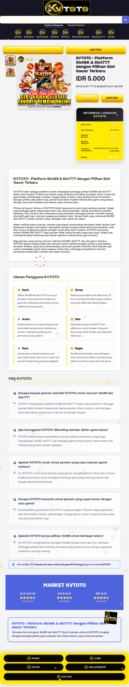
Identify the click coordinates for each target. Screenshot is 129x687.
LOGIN (33, 49)
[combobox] (61, 19)
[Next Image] (68, 83)
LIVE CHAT (66, 677)
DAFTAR (95, 49)
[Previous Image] (19, 83)
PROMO (36, 658)
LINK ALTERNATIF (97, 668)
